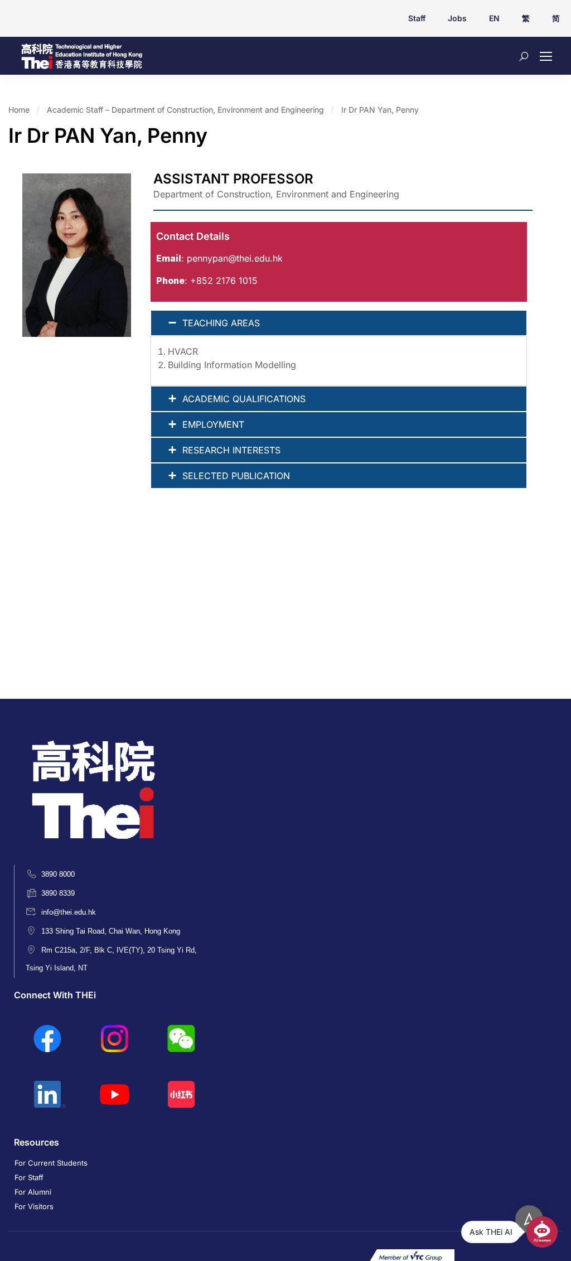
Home (19, 109)
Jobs (457, 18)
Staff (416, 18)
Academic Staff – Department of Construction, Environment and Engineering (185, 109)
